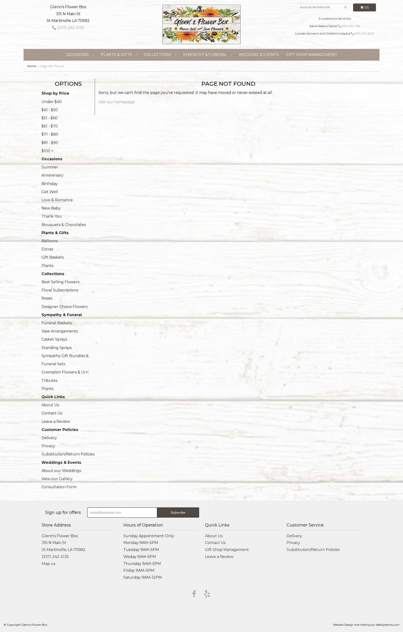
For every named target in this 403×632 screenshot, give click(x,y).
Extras (47, 249)
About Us (50, 405)
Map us (48, 563)
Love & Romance (57, 200)
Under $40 (52, 101)
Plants (47, 265)
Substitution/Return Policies (68, 454)
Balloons (50, 241)
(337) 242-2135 (70, 27)
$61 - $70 (50, 126)
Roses (47, 298)
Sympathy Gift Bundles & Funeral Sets (65, 360)
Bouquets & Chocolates (64, 224)
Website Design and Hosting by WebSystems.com (366, 624)
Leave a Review (56, 421)
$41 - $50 (50, 110)
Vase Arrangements (60, 331)
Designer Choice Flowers (64, 306)
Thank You (52, 216)
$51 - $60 (50, 118)
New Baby (51, 208)
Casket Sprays (54, 339)
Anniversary (52, 175)
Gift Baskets (53, 257)
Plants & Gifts (116, 54)
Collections (157, 54)
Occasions (77, 54)
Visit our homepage (116, 102)
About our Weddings (61, 470)
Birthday (50, 183)
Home (31, 66)
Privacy (48, 446)
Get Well (50, 192)
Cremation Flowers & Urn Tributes (65, 376)
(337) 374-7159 (350, 26)
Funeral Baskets (57, 323)
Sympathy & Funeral (205, 54)
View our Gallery (57, 479)
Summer (50, 167)
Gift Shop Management (311, 54)
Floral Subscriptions (60, 290)
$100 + (47, 151)
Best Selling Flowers (60, 282)
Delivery (49, 438)
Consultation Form (59, 487)
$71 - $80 (50, 134)
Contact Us (52, 413)
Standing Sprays (57, 347)
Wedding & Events (259, 54)
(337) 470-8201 (364, 33)
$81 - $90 (50, 142)
